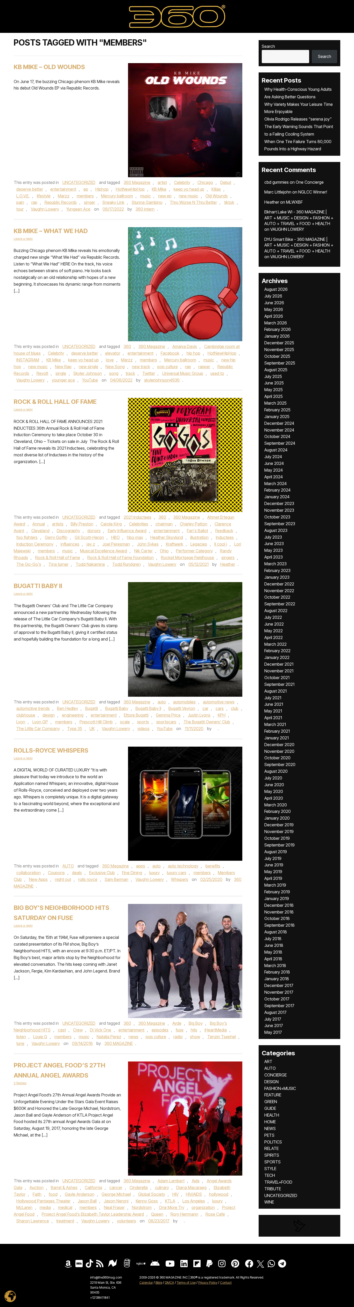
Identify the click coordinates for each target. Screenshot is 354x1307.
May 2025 (273, 389)
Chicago (205, 182)
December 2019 (279, 824)
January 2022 (276, 657)
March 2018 (275, 965)
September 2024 (279, 443)
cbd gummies (276, 182)
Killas (216, 189)
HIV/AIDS (194, 1194)
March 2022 (275, 644)
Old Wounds (217, 195)
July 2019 (272, 858)
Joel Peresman (116, 544)
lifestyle (44, 195)
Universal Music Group (182, 373)
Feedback (224, 530)
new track (141, 366)
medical (65, 1207)
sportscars (166, 721)
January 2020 (277, 818)
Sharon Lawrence (32, 1220)
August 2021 (275, 691)
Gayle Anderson (79, 1194)
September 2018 (279, 925)
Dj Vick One (100, 1030)
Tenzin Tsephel (221, 1036)
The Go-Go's (28, 564)
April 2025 (273, 396)
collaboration (28, 872)
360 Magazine (137, 182)
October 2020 (277, 757)
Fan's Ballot (197, 530)
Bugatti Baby (116, 708)
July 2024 (273, 456)
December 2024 (279, 423)
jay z (91, 544)
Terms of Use (186, 1282)
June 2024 (274, 463)
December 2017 (278, 985)
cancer (115, 1187)
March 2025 (275, 403)
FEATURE (272, 1094)
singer (89, 202)
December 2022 (279, 583)
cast (62, 1030)
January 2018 (276, 978)
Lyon (20, 721)
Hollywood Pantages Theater (43, 1201)
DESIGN (271, 1081)
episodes (160, 1030)
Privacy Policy (207, 1282)
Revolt (42, 373)
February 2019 (277, 891)
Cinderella (139, 1187)
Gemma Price (168, 715)
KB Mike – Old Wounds (49, 67)
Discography (68, 530)
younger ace (63, 380)
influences (70, 544)
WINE (269, 1202)
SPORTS (272, 1161)
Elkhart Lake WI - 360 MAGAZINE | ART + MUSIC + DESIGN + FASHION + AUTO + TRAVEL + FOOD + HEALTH (298, 217)
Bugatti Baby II (38, 586)
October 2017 (276, 998)
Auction (37, 1187)
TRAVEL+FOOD (278, 1182)
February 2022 (277, 650)
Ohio (164, 550)
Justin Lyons (199, 715)
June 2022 (274, 624)
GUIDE (270, 1108)
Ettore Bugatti (136, 715)
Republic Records (61, 202)
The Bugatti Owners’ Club (206, 721)
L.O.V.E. (23, 195)
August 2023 (275, 530)
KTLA (170, 1201)
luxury (154, 872)
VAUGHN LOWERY (287, 229)
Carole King (111, 523)
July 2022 (273, 617)
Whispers (179, 879)
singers (228, 557)
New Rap (63, 366)
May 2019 (273, 871)
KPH (221, 715)
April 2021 (273, 717)
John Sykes (148, 544)
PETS (269, 1135)
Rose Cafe (215, 1214)
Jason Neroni (116, 1201)
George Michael (116, 1194)
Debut (225, 182)
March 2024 (275, 483)
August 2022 (275, 610)
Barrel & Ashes (64, 1187)
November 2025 (279, 349)
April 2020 (273, 798)
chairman (164, 523)
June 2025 (274, 382)
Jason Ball (87, 1201)
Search (268, 46)
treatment (65, 1220)
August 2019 (275, 851)
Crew (78, 1030)
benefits (213, 865)
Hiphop (102, 189)
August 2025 (275, 369)
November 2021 (278, 670)
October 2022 (277, 597)
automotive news (219, 701)
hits (194, 1030)
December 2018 (279, 905)
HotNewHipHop (130, 189)
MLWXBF (294, 202)
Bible (158, 1282)
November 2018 (279, 912)
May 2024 (273, 470)
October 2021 (276, 677)
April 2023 (273, 557)
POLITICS (273, 1142)
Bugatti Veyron (181, 708)
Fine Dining (132, 872)
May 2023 (273, 550)
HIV (175, 1194)
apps (140, 865)
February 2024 (277, 490)
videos (143, 728)
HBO (115, 537)
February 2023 (277, 570)
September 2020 (279, 764)
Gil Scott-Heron (89, 537)
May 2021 (273, 711)
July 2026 (273, 296)
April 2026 (273, 316)
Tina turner (58, 564)
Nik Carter (143, 550)
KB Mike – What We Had (51, 231)
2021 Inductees (137, 517)
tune (20, 1043)
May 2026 (273, 309)
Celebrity (182, 182)
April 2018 (273, 958)
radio (178, 1036)
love (110, 359)
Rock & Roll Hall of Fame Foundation (120, 557)
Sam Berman (116, 879)
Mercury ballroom (117, 195)
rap (34, 202)
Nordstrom (142, 1207)
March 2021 (275, 724)
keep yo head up (189, 189)
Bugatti (91, 708)
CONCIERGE (275, 1075)
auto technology (183, 865)
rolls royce (87, 879)
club (234, 708)
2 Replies (20, 1083)
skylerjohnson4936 (162, 380)
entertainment (63, 189)
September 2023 (279, 523)
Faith (37, 1194)
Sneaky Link (113, 202)
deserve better (29, 189)
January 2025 (276, 416)
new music (188, 195)
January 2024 (276, 496)
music (145, 195)
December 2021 (278, 664)
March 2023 (275, 563)
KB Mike (159, 189)
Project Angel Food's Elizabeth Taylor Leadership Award (93, 1214)
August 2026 (276, 289)
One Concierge (310, 182)
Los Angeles (193, 1201)
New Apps (38, 879)
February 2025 (277, 409)
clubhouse (25, 715)
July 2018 (272, 938)
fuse (179, 1030)
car (205, 708)
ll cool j (220, 544)
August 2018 (275, 931)
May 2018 (273, 952)
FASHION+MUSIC (280, 1088)
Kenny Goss (147, 1201)
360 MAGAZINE (118, 1043)
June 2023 (274, 543)
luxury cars (176, 872)
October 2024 (277, 436)
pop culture (167, 366)
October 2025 (277, 356)
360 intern (145, 209)
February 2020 (277, 811)
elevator (112, 353)
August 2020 (276, 771)
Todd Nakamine (90, 564)
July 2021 (272, 697)
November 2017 (278, 992)
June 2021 (273, 704)
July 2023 (273, 537)
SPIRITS (271, 1155)
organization (203, 1207)
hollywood (218, 1194)
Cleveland (40, 530)
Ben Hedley (67, 708)
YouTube (90, 380)
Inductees (225, 537)
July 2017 (272, 1019)
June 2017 (273, 1025)
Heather (227, 564)
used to (217, 373)
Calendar (146, 1282)
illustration (199, 537)
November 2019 (279, 831)
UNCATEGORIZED (78, 182)
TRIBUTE (272, 1188)
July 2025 (273, 376)
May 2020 (273, 791)
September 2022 (279, 603)
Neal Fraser (114, 1207)
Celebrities (138, 523)
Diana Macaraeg (191, 1187)
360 (127, 346)
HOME (270, 1121)
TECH (269, 1175)
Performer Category (194, 550)
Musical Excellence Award (103, 550)
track (130, 373)
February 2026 (277, 329)
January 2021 (276, 737)
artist (162, 182)
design (49, 715)
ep (85, 189)
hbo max (135, 537)
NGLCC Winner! (312, 192)
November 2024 (279, 430)
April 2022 (273, 637)
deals (77, 872)
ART (268, 1061)
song (113, 373)
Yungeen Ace (78, 209)
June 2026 (274, 302)
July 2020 (273, 778)
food (53, 1194)
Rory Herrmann (184, 1214)
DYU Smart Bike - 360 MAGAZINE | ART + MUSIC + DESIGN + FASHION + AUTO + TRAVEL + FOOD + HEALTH (298, 245)
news (133, 1036)
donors (94, 530)
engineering (72, 715)
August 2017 (275, 1012)
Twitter (148, 373)
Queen (157, 1214)
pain (20, 202)
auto (162, 701)
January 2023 (276, 577)
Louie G (40, 1036)
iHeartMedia (215, 1030)
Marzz (63, 195)
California (93, 1187)
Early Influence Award (127, 530)
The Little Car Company (38, 728)
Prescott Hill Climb (96, 721)
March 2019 (275, 885)
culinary (162, 1187)
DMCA (169, 1282)
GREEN (270, 1101)
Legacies (198, 544)
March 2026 (275, 322)
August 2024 (275, 449)
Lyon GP (40, 721)
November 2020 (279, 751)
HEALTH (271, 1115)
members (85, 195)
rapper (204, 366)
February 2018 (277, 972)
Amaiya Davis (184, 346)
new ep (165, 195)
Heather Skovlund (166, 537)
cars (220, 708)
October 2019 (277, 838)
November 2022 (279, 590)
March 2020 (275, 804)
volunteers (126, 1220)
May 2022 (273, 630)
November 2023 (279, 510)
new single (88, 366)
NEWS (270, 1128)
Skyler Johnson (87, 373)
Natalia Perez (109, 1036)
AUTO (68, 865)
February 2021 (277, 731)
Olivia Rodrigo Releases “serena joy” (298, 119)
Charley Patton (193, 523)
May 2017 (273, 1032)
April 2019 (273, 878)
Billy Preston (82, 523)
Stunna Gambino (147, 202)
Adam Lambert (171, 1180)
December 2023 (279, 503)
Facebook (170, 353)
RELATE (271, 1148)
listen (21, 1036)
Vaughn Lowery (45, 209)
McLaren (24, 1207)
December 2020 (279, 744)
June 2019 (273, 864)
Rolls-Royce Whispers (51, 750)
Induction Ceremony (34, 544)
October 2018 (277, 918)
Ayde (176, 1023)
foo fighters (27, 537)
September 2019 (279, 845)
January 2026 (277, 336)
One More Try (171, 1207)
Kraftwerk (174, 544)
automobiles (184, 701)
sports (143, 721)
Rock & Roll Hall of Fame (55, 401)
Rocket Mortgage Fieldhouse (187, 557)
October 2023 (277, 516)
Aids (196, 1180)
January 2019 (276, 898)
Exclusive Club (102, 872)
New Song (115, 366)
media (45, 1207)
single (60, 373)
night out (63, 879)
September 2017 (279, 1005)
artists (57, 523)
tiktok (229, 202)
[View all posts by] (215, 728)
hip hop (193, 353)
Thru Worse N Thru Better (193, 202)
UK (92, 728)
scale (125, 721)
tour (20, 209)
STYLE (270, 1168)
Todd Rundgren (126, 564)
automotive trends (33, 708)
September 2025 (279, 363)
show (195, 1036)
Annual (38, 523)
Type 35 (74, 728)
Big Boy (196, 1023)
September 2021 (279, 684)
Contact (226, 1282)
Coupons (56, 872)
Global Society (151, 1194)
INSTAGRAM (27, 359)
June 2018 (273, 945)
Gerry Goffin (56, 537)
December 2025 (279, 342)
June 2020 (274, 784)
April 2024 (273, 476)
